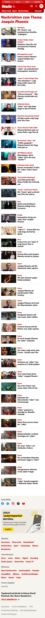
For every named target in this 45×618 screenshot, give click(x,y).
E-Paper (7, 2)
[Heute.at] (7, 6)
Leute (10, 558)
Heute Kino (19, 562)
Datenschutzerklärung (9, 610)
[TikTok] (18, 503)
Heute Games (6, 562)
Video (18, 578)
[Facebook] (2, 503)
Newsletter (6, 549)
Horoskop (34, 558)
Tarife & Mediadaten (19, 606)
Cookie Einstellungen (9, 614)
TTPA (31, 606)
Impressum (5, 606)
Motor (3, 578)
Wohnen (16, 574)
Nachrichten (6, 546)
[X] (7, 503)
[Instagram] (13, 503)
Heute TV (30, 562)
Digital (25, 558)
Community (25, 546)
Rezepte (35, 571)
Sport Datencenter (9, 571)
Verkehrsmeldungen (30, 574)
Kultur (17, 558)
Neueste (38, 11)
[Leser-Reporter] (31, 6)
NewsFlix (37, 2)
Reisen (11, 578)
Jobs (27, 2)
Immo (18, 2)
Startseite (5, 542)
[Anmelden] (36, 6)
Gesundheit (6, 574)
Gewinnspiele (24, 571)
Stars (3, 558)
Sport (14, 11)
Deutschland (28, 542)
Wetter (35, 546)
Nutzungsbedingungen (28, 610)
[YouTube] (23, 503)
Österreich (6, 11)
